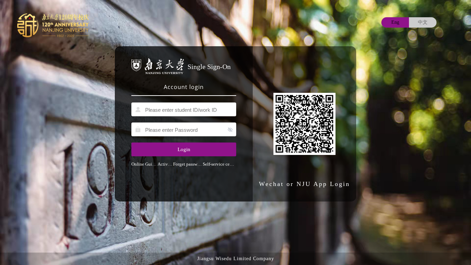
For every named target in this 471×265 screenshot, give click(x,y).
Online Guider (144, 164)
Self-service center (219, 164)
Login (184, 149)
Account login (184, 87)
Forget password (188, 164)
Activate (165, 164)
